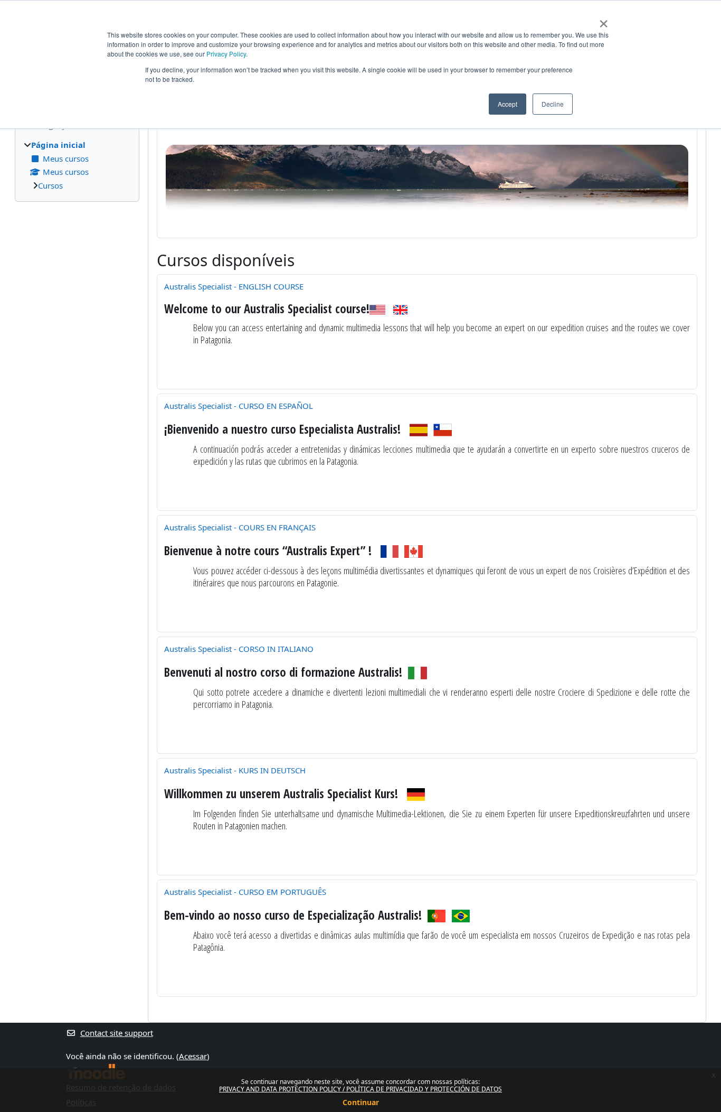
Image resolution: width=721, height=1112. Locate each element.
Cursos (50, 185)
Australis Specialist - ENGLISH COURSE (233, 286)
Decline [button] (553, 103)
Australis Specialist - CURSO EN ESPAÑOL (238, 405)
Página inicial (58, 144)
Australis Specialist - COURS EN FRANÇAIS (240, 527)
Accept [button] (507, 103)
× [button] (603, 20)
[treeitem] (77, 165)
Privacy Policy (226, 53)
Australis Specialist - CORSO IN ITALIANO (239, 648)
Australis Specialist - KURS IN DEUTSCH (235, 770)
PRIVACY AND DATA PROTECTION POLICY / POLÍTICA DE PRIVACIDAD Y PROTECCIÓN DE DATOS (360, 1089)
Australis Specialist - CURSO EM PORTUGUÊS (245, 891)
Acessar (193, 1056)
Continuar (361, 1102)
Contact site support (116, 1032)
